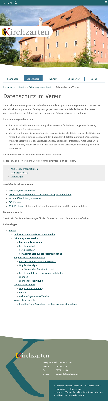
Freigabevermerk (19, 172)
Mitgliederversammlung (31, 288)
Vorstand (23, 292)
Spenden (23, 277)
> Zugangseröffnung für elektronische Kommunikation (78, 392)
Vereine (22, 87)
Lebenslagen (33, 79)
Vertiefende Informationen (24, 169)
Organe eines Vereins (24, 284)
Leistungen (12, 79)
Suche (94, 79)
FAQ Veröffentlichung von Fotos (25, 198)
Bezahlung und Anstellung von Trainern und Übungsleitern (49, 304)
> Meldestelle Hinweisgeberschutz (69, 395)
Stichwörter (74, 79)
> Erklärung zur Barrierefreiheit (68, 386)
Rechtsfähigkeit (27, 246)
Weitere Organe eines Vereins (34, 296)
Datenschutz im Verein (31, 242)
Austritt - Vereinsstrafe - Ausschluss (37, 261)
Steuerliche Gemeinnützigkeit (39, 269)
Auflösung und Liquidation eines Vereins (34, 234)
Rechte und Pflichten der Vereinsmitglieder (41, 273)
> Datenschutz (75, 389)
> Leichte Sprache (92, 386)
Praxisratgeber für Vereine (22, 190)
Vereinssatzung (27, 250)
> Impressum (59, 389)
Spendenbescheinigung (31, 280)
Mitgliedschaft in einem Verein (29, 257)
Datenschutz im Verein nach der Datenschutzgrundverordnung (40, 194)
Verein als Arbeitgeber (25, 300)
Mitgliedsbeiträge (28, 265)
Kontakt (53, 79)
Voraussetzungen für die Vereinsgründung (40, 253)
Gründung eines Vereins (41, 87)
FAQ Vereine (15, 202)
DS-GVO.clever (16, 206)
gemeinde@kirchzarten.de (68, 374)
